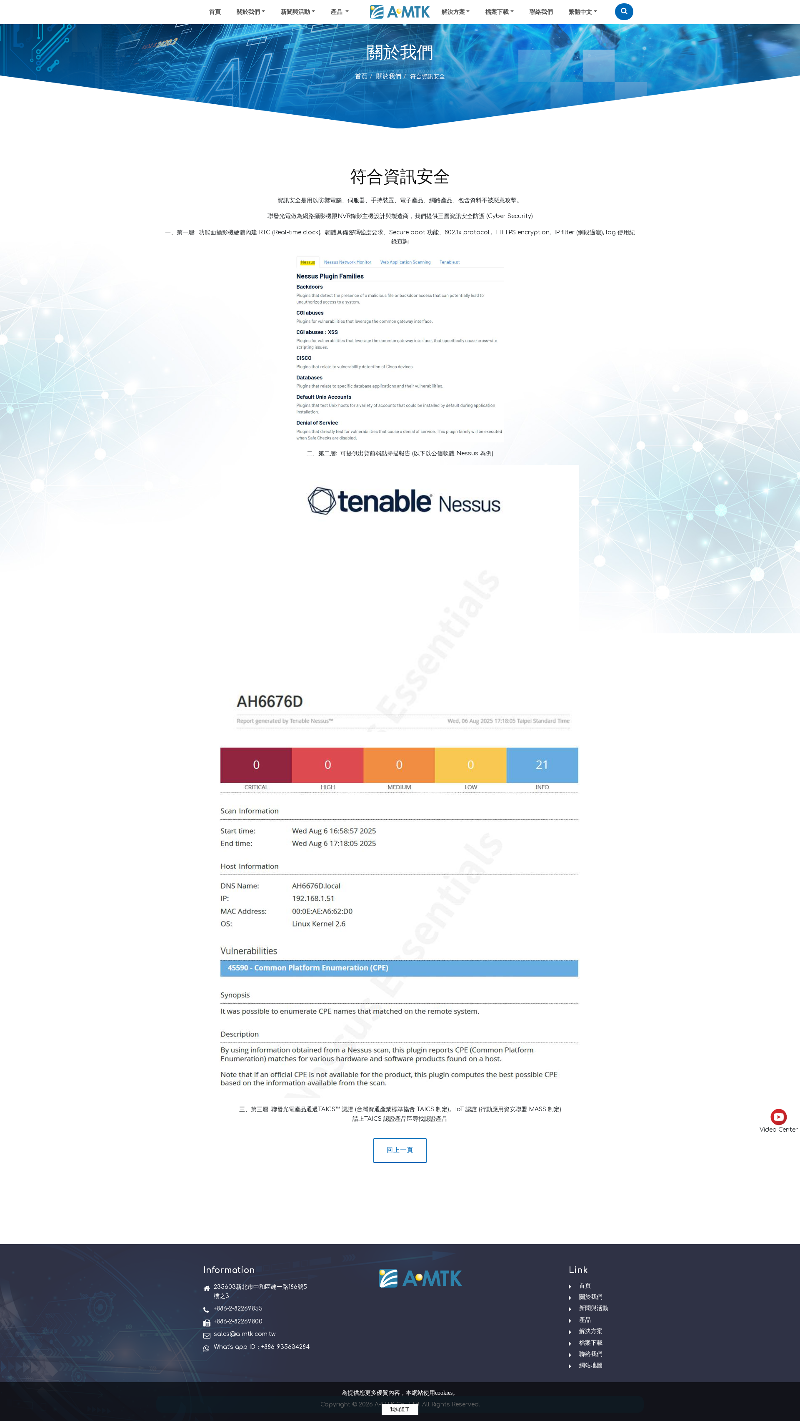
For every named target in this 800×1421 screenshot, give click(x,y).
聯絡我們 (541, 12)
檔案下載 (497, 12)
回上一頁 (400, 1150)
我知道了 (400, 1409)
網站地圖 (590, 1365)
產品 (585, 1320)
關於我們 (248, 12)
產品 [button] (337, 12)
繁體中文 (580, 12)
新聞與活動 (295, 12)
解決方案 (453, 12)
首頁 (215, 12)
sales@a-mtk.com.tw (244, 1334)
